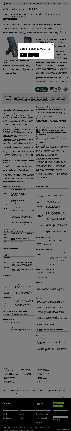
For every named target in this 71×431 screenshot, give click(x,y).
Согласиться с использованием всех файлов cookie (33, 55)
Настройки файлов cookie (44, 55)
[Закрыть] (52, 44)
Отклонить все (23, 55)
